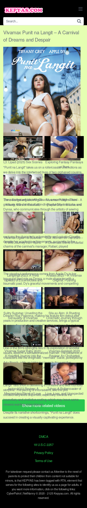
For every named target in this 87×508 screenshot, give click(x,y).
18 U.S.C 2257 (44, 444)
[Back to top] (80, 499)
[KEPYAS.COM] (23, 10)
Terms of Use (43, 460)
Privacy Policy (43, 452)
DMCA (43, 436)
